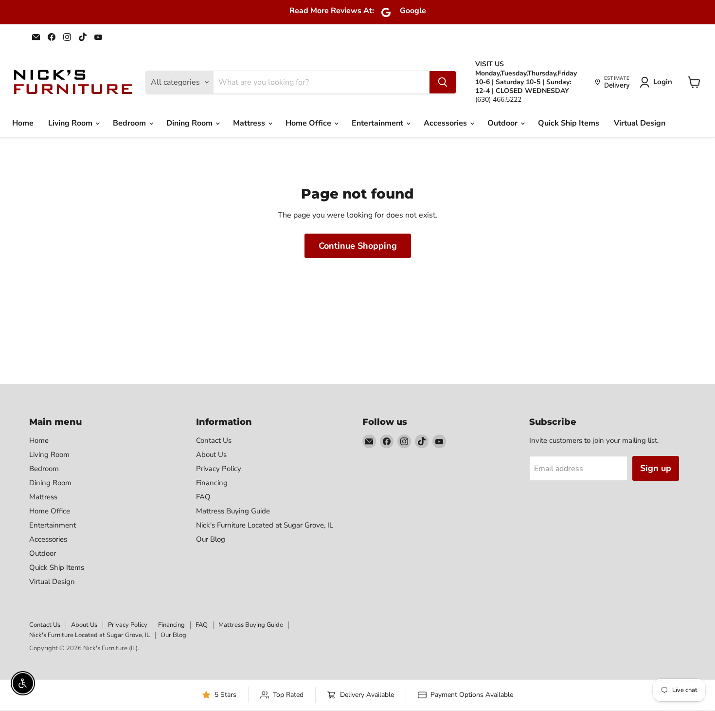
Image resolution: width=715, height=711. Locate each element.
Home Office (309, 123)
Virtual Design (639, 123)
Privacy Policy (218, 469)
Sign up (655, 468)
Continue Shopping (358, 246)
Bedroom (130, 123)
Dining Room (190, 123)
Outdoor (503, 123)
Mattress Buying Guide (233, 511)
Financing (212, 483)
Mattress (250, 123)
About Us (211, 454)
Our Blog (210, 539)
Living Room (71, 123)
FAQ (203, 497)
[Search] (442, 82)
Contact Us (214, 440)
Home (23, 123)
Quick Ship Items (568, 123)
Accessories (446, 123)
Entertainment (378, 123)
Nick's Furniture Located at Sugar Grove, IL (264, 525)
